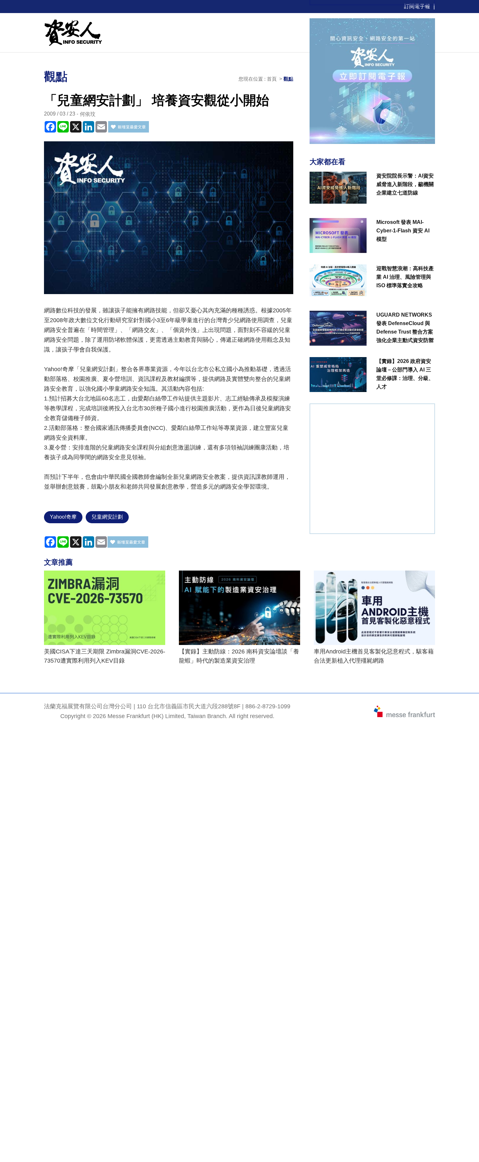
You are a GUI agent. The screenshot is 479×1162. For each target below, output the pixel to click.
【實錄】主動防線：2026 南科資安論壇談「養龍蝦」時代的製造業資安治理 (239, 656)
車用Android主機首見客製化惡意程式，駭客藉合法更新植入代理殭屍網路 (374, 656)
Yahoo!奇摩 (63, 517)
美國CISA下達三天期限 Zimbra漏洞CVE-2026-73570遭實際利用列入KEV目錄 (104, 656)
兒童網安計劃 (107, 517)
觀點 (288, 79)
